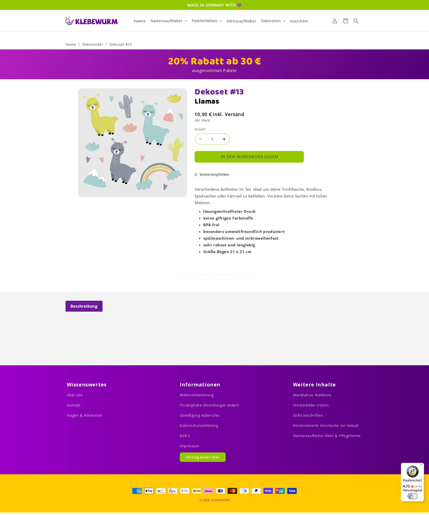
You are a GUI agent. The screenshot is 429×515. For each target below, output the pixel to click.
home (71, 44)
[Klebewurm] (92, 21)
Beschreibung (84, 306)
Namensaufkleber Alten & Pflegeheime (327, 435)
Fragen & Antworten (84, 415)
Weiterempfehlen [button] (214, 174)
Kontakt (73, 405)
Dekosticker (92, 44)
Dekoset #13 (120, 44)
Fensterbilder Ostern (311, 405)
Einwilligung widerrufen (200, 415)
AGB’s (185, 435)
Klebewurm (220, 500)
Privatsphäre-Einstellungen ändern (209, 405)
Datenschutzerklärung (199, 425)
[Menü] (421, 466)
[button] (168, 21)
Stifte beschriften (308, 415)
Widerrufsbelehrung (197, 395)
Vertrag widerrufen (203, 457)
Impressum (189, 445)
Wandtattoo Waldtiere (312, 395)
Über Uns (75, 395)
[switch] (413, 496)
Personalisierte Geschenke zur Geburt (326, 425)
